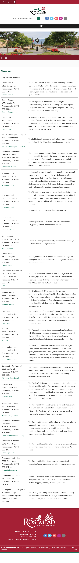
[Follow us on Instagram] (61, 18)
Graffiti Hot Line (8, 266)
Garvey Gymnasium (9, 112)
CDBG (4, 286)
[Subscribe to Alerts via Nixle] (65, 18)
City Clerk (6, 323)
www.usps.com (8, 453)
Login (75, 550)
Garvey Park (6, 129)
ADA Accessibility (44, 547)
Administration (8, 304)
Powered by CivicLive (59, 547)
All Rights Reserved (29, 547)
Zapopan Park (7, 248)
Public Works (7, 397)
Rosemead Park (8, 185)
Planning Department (10, 378)
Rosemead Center (9, 167)
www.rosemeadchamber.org (13, 436)
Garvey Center (7, 95)
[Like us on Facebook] (47, 18)
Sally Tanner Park (9, 229)
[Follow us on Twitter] (51, 18)
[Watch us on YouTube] (56, 18)
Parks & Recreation (9, 359)
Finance (5, 340)
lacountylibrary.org (9, 470)
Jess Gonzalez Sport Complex (13, 146)
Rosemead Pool (8, 207)
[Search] (38, 18)
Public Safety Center (10, 415)
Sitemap (4, 550)
